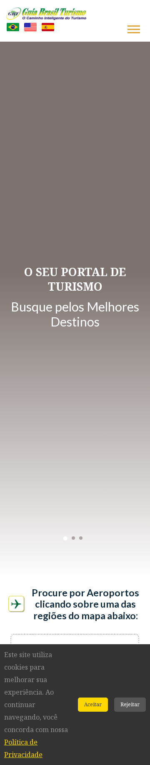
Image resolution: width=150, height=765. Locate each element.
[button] (133, 27)
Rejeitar (130, 704)
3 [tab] (80, 538)
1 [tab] (65, 538)
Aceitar (93, 704)
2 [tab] (73, 538)
